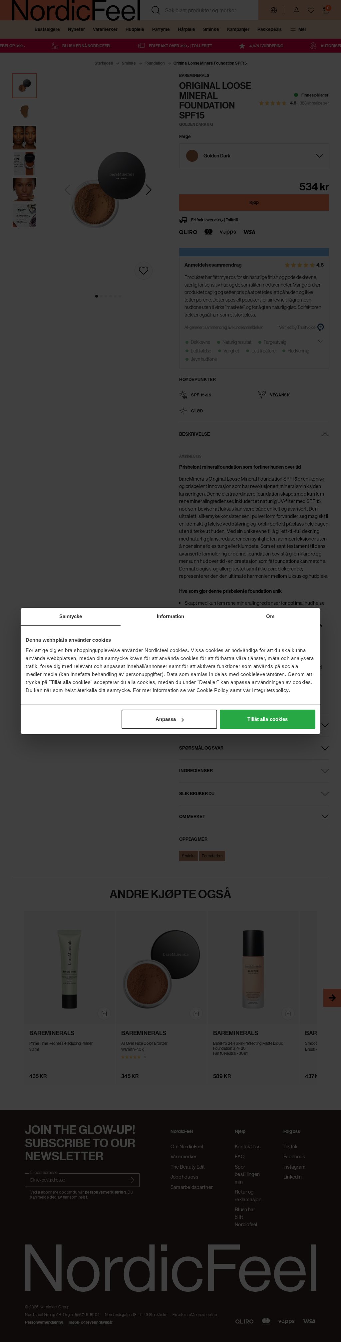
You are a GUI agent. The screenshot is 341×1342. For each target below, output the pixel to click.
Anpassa (166, 719)
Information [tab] (170, 616)
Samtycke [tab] (70, 616)
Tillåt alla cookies (267, 719)
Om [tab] (270, 616)
